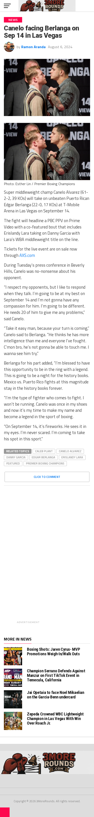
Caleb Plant (44, 451)
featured (13, 463)
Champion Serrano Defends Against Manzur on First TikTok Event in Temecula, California (56, 675)
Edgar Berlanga (43, 457)
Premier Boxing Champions (45, 463)
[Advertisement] (59, 557)
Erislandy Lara (72, 457)
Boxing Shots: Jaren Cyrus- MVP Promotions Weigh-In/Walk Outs (53, 651)
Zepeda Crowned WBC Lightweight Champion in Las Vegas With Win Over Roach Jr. (55, 718)
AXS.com (27, 255)
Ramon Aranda (33, 47)
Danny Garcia (16, 457)
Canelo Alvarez (70, 451)
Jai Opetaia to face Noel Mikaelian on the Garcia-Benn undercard (55, 694)
